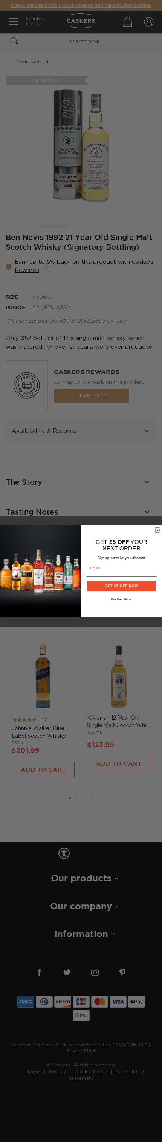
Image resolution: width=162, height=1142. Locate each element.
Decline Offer (121, 599)
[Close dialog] (157, 529)
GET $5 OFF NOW (121, 585)
